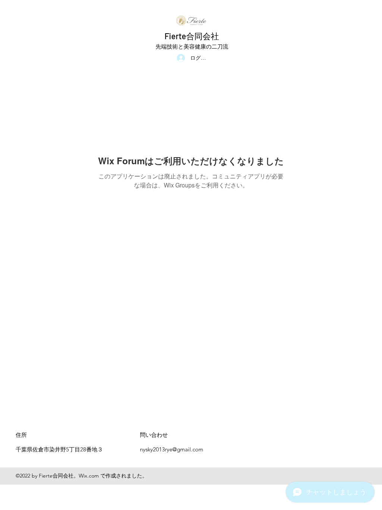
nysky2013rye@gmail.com (171, 449)
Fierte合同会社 (192, 36)
